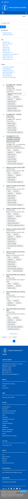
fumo (5, 45)
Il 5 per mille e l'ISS (6, 445)
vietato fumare (7, 56)
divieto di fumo (8, 57)
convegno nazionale (13, 329)
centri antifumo (8, 59)
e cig (8, 248)
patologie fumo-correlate (10, 54)
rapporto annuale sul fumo (15, 225)
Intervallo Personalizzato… (10, 77)
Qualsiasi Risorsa (7, 33)
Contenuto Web (8, 34)
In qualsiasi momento (8, 67)
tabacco (6, 50)
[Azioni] (2, 2)
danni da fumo (8, 44)
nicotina (6, 47)
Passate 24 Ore (8, 70)
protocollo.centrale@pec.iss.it (12, 374)
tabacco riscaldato (13, 223)
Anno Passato (7, 75)
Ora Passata (7, 68)
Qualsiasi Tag (6, 42)
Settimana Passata (9, 72)
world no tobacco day (14, 110)
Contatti (4, 386)
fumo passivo (7, 52)
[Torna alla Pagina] (1, 19)
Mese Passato (7, 74)
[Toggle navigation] (2, 13)
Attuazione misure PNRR (8, 397)
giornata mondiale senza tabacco (14, 94)
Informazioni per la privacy (8, 384)
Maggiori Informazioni (6, 497)
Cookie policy (5, 388)
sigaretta (6, 49)
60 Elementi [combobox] (13, 333)
